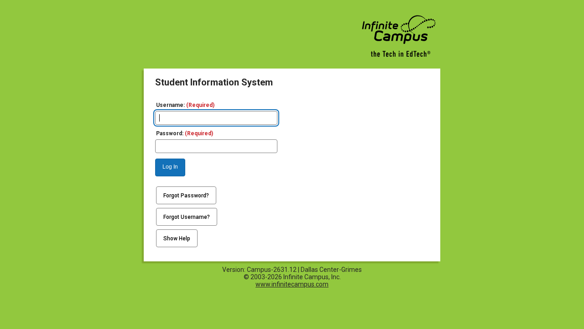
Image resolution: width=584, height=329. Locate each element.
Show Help (176, 238)
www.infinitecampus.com (292, 284)
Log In (170, 167)
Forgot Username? (186, 217)
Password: (184, 133)
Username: (185, 105)
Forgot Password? (186, 195)
